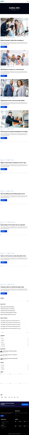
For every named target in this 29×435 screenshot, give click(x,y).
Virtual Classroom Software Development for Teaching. (14, 131)
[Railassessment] (3, 1)
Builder (2, 397)
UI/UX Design (13, 37)
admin (9, 37)
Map (11, 397)
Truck (17, 397)
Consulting (13, 66)
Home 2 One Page (13, 9)
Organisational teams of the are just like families (13, 100)
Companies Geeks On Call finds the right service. (12, 287)
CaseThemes (14, 433)
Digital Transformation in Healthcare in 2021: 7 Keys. (13, 162)
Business (13, 284)
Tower (14, 397)
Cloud (9, 397)
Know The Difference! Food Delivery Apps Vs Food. (13, 193)
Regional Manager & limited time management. (12, 40)
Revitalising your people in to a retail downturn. (12, 69)
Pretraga (2, 298)
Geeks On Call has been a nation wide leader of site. (13, 256)
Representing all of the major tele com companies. (13, 224)
